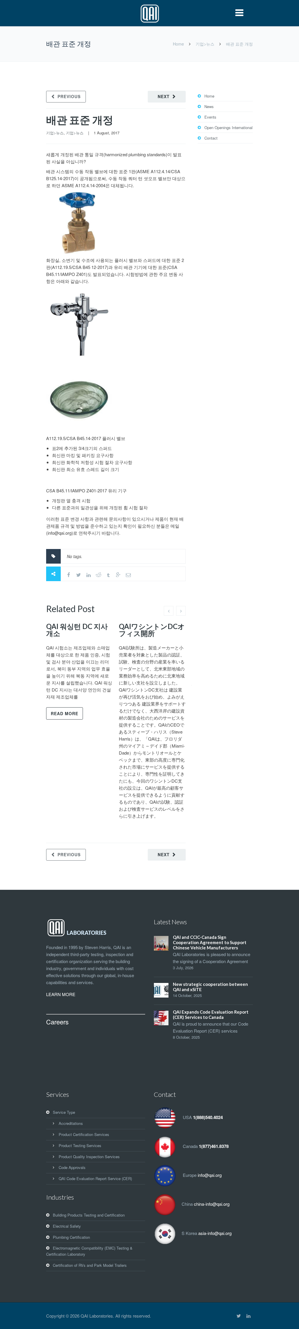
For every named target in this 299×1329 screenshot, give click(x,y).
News (209, 106)
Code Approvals (72, 1167)
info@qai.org (210, 1175)
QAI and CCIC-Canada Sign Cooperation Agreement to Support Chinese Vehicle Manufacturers (209, 942)
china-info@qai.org (212, 1204)
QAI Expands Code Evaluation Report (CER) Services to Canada (210, 1014)
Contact (211, 138)
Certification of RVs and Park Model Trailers (90, 1265)
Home (178, 44)
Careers (57, 1021)
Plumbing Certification (71, 1237)
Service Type (64, 1112)
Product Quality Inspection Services (89, 1156)
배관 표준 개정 (79, 119)
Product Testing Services (80, 1145)
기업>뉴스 (205, 44)
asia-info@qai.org (215, 1233)
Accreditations (71, 1123)
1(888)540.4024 (208, 1117)
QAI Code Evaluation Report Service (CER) (95, 1178)
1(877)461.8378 (214, 1146)
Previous (69, 96)
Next (164, 96)
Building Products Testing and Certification (89, 1215)
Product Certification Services (84, 1134)
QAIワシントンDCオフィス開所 (152, 629)
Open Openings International (228, 127)
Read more (64, 713)
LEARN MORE (60, 994)
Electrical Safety (67, 1226)
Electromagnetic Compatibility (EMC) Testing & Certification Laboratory (89, 1251)
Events (210, 117)
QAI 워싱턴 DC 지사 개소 (77, 629)
